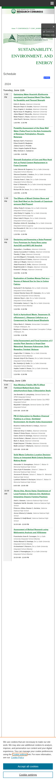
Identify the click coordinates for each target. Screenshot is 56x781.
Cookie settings (20, 754)
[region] (28, 759)
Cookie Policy (17, 757)
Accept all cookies (28, 766)
